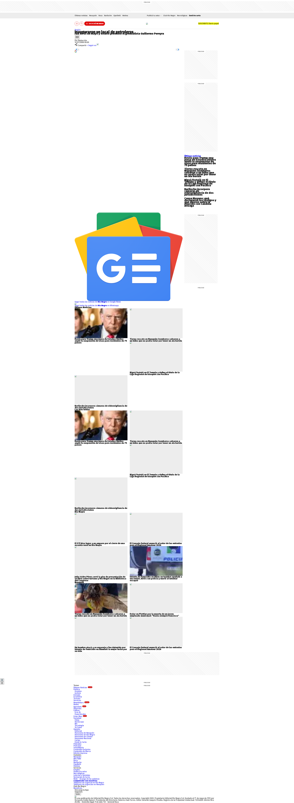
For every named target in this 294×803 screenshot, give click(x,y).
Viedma (125, 15)
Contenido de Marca (82, 751)
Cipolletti (117, 15)
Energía (77, 695)
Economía (78, 697)
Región (78, 30)
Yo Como (78, 727)
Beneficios (78, 788)
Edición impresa (80, 753)
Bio (76, 724)
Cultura (76, 710)
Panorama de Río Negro (85, 735)
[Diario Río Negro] (147, 24)
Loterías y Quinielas (82, 775)
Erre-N (78, 712)
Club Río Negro (169, 15)
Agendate (80, 707)
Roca (100, 15)
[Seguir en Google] (76, 51)
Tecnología (79, 725)
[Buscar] (82, 24)
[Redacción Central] (77, 35)
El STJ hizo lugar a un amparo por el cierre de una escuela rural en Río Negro (100, 544)
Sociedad (77, 718)
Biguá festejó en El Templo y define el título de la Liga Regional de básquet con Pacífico (200, 182)
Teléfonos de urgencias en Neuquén (89, 784)
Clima (77, 720)
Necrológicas (182, 15)
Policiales (77, 744)
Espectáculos (80, 714)
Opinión (77, 729)
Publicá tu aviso (80, 771)
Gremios (78, 691)
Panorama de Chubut (83, 736)
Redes (76, 704)
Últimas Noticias (83, 687)
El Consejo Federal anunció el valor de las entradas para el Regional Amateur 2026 (156, 544)
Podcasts (77, 746)
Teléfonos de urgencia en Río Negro (89, 782)
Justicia (78, 693)
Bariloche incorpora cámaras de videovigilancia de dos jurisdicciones (198, 192)
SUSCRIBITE (208, 23)
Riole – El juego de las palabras (87, 779)
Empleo (77, 770)
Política (77, 689)
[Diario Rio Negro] (75, 796)
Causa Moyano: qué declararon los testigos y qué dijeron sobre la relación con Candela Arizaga (200, 202)
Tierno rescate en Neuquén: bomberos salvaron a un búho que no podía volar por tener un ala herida (200, 172)
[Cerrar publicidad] (2, 680)
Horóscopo (79, 722)
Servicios (77, 700)
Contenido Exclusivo (82, 749)
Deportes (77, 709)
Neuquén (93, 15)
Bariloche (108, 15)
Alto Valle (77, 759)
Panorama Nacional (83, 738)
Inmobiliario (79, 748)
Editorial (78, 731)
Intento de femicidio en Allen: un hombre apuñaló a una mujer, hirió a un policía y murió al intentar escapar (156, 579)
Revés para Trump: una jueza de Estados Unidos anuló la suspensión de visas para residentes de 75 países (200, 161)
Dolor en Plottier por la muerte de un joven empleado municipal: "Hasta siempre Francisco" (154, 615)
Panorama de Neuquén (84, 733)
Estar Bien (80, 716)
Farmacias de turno (82, 777)
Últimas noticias (81, 15)
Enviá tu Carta (80, 742)
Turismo (77, 699)
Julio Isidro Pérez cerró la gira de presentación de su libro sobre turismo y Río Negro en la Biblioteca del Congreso (100, 579)
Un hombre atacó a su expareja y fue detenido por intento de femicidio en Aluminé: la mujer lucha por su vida (101, 649)
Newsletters (81, 703)
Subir (78, 794)
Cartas (77, 740)
